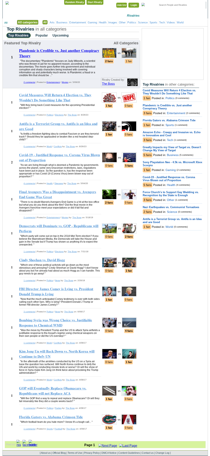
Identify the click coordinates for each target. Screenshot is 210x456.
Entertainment (77, 22)
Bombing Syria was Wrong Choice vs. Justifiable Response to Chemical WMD (55, 322)
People (176, 15)
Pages (197, 15)
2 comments (29, 82)
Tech (162, 22)
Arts (52, 22)
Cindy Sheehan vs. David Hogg (42, 259)
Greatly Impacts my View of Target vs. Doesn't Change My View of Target (172, 149)
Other (122, 22)
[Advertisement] (172, 54)
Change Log (162, 452)
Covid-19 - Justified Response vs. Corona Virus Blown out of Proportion (169, 179)
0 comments (29, 115)
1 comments (29, 251)
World (180, 22)
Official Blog (59, 452)
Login (134, 5)
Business (61, 22)
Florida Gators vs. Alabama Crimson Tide (169, 120)
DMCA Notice (109, 452)
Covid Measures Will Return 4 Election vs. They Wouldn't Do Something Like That (169, 92)
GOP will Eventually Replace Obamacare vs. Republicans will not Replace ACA (52, 391)
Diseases (59, 183)
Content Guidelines (129, 452)
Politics (131, 22)
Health (102, 22)
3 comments (29, 311)
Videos (171, 22)
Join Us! (122, 5)
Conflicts (58, 146)
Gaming (92, 22)
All (5, 22)
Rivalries (133, 15)
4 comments (29, 183)
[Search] (200, 5)
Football (58, 429)
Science (143, 22)
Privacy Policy (92, 452)
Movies (65, 82)
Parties (58, 408)
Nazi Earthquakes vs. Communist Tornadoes (171, 207)
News (57, 280)
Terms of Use (75, 452)
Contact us (148, 452)
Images (112, 22)
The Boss (108, 83)
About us (46, 452)
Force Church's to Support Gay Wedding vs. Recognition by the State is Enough (171, 194)
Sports (153, 22)
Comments (154, 15)
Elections (59, 115)
